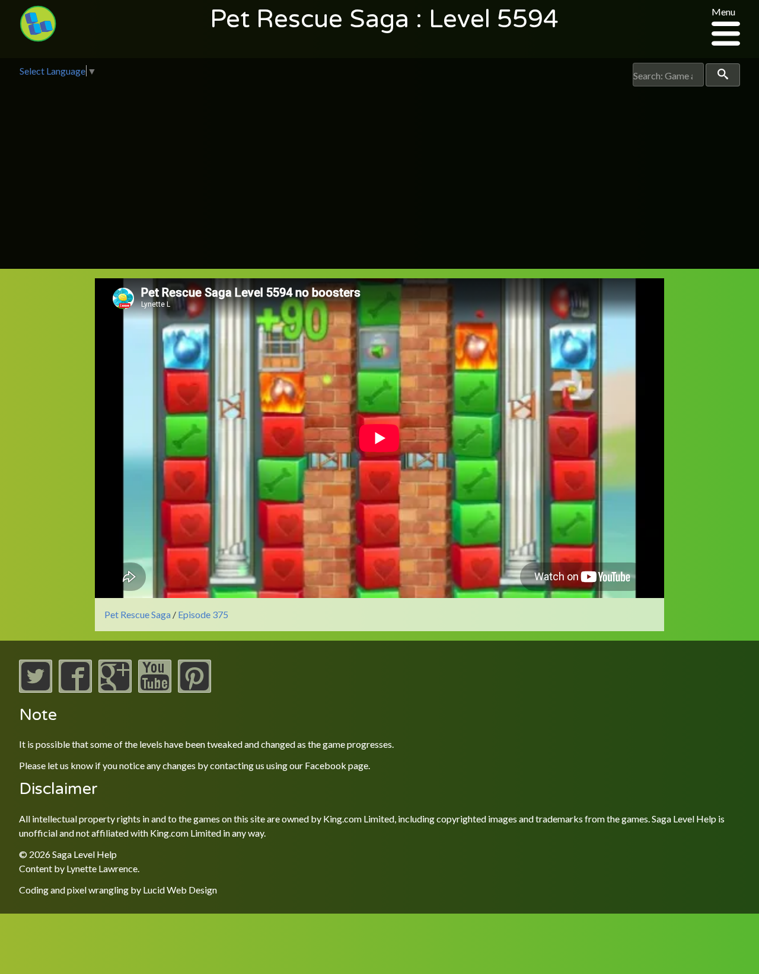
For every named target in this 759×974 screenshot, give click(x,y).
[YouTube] (154, 689)
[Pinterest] (194, 689)
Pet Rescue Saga (137, 614)
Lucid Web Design (180, 889)
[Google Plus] (115, 689)
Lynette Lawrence (102, 868)
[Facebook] (75, 689)
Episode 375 (203, 614)
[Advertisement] (379, 175)
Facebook (325, 765)
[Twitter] (35, 689)
